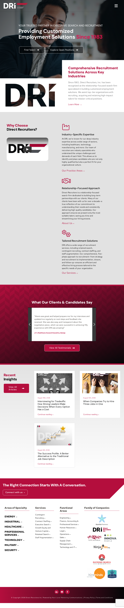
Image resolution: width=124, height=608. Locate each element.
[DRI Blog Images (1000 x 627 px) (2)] (54, 426)
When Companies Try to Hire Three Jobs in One (98, 403)
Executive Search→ (43, 524)
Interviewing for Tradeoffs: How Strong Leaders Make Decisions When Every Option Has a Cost (54, 405)
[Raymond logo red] (102, 554)
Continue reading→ (46, 414)
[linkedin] (56, 592)
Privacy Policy (89, 598)
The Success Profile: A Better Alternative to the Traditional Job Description (53, 456)
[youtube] (62, 592)
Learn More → (75, 104)
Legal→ (63, 531)
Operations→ (65, 534)
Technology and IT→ (68, 547)
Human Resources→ (68, 527)
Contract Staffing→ (43, 521)
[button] (30, 324)
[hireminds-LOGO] (96, 569)
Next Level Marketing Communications (67, 598)
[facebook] (67, 592)
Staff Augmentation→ (44, 537)
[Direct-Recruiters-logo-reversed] (16, 4)
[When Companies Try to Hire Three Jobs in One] (100, 374)
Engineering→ (65, 518)
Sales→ (63, 537)
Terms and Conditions (104, 598)
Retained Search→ (43, 534)
